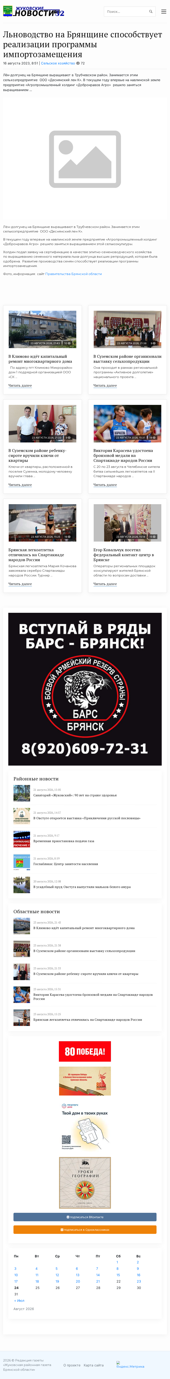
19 (57, 1281)
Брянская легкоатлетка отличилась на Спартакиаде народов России (36, 554)
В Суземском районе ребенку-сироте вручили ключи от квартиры (37, 455)
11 (36, 1275)
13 (77, 1275)
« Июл (19, 1300)
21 (98, 1281)
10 (16, 1275)
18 (37, 1281)
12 (57, 1275)
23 (139, 1281)
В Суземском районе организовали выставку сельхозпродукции (128, 358)
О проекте (71, 1365)
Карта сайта (94, 1365)
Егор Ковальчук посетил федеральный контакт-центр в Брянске (124, 554)
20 (78, 1281)
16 (138, 1275)
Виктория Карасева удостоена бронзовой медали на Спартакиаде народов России (123, 455)
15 (118, 1275)
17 (16, 1281)
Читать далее (20, 385)
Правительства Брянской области (73, 274)
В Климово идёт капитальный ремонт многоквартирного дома (40, 358)
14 (98, 1275)
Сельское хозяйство (58, 63)
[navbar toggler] (164, 11)
